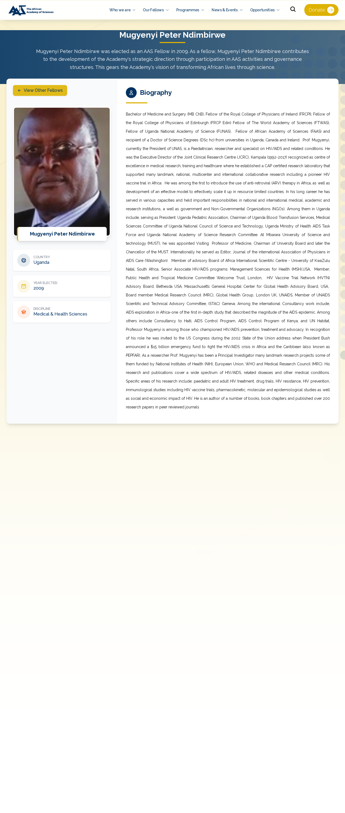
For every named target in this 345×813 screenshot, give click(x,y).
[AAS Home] (31, 10)
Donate (317, 10)
